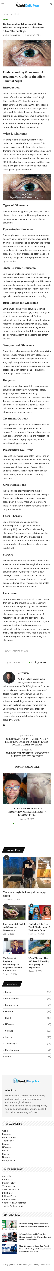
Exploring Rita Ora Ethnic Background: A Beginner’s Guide (39, 927)
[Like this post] (32, 662)
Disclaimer (7, 1193)
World (28, 1056)
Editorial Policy (9, 1196)
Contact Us (7, 1179)
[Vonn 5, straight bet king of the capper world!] (27, 872)
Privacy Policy (8, 1183)
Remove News (9, 1199)
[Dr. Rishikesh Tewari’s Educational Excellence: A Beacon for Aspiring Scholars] (27, 788)
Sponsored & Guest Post (14, 1203)
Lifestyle (28, 1024)
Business (28, 992)
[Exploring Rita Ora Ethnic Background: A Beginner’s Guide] (39, 912)
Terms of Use (8, 1186)
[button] (5, 798)
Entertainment (28, 998)
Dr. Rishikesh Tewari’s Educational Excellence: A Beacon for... (27, 811)
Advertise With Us (10, 1189)
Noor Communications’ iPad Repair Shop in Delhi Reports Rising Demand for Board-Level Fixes (35, 1249)
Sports (28, 1037)
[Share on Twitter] (38, 662)
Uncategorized (28, 1050)
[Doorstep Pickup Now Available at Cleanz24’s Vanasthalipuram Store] (9, 1225)
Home (5, 14)
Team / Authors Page (12, 1206)
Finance (28, 1011)
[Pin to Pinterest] (41, 662)
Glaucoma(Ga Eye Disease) (16, 651)
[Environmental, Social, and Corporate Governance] (14, 912)
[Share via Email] (45, 662)
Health (17, 14)
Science (28, 1031)
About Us (6, 1176)
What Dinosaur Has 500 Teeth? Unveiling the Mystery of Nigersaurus (38, 963)
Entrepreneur (28, 1005)
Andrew (17, 35)
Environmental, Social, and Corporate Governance (14, 927)
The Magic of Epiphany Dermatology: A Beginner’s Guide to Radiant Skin (12, 964)
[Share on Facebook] (35, 662)
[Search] (51, 4)
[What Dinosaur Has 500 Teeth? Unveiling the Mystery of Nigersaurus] (39, 947)
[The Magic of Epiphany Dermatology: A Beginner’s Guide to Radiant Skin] (14, 947)
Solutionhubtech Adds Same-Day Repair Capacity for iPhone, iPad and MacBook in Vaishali (35, 1237)
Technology (28, 1044)
